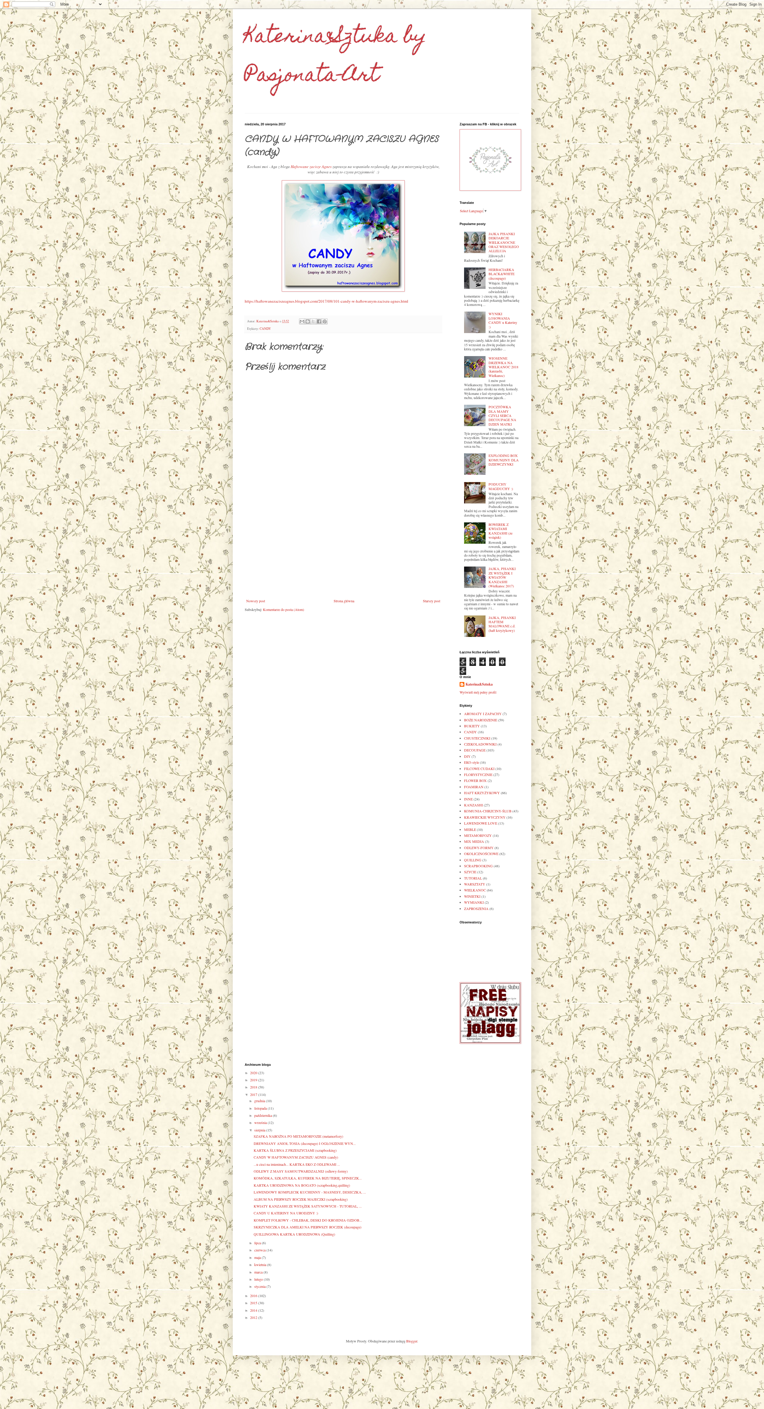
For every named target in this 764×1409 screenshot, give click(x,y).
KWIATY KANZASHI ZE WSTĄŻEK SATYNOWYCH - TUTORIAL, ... (308, 1206)
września (261, 1122)
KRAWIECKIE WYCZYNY (485, 817)
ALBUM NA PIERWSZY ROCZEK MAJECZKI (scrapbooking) (301, 1199)
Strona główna (344, 600)
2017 (254, 1094)
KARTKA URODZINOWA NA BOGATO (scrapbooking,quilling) (302, 1185)
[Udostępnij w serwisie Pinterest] (325, 321)
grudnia (260, 1100)
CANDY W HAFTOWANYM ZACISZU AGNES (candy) (296, 1157)
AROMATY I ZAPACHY (483, 713)
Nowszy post (255, 600)
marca (259, 1272)
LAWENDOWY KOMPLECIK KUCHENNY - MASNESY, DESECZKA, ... (310, 1192)
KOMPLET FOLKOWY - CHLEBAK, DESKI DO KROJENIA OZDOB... (308, 1220)
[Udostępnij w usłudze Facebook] (319, 321)
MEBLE (470, 829)
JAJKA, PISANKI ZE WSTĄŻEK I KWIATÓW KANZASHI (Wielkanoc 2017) (502, 577)
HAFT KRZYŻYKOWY (482, 792)
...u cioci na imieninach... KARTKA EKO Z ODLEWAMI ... (297, 1164)
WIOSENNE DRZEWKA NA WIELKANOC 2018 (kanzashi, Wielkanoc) (503, 367)
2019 (254, 1079)
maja (258, 1257)
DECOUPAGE (475, 750)
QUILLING (472, 859)
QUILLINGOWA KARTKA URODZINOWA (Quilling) (294, 1234)
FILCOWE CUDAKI (479, 768)
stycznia (260, 1286)
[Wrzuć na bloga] (308, 321)
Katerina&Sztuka (479, 684)
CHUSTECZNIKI (477, 738)
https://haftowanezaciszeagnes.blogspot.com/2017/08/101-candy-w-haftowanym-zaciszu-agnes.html (326, 301)
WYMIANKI (474, 902)
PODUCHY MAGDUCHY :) (501, 486)
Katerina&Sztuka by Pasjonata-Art (335, 57)
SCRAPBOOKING (478, 865)
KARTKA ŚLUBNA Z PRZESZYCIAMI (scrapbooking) (295, 1150)
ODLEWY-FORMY (479, 847)
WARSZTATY (474, 884)
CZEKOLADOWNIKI (480, 744)
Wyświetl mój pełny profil (478, 692)
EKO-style (471, 762)
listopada (261, 1108)
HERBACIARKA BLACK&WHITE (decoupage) (502, 274)
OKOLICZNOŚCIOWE (481, 853)
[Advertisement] (343, 549)
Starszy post (431, 600)
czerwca (260, 1250)
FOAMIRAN (473, 786)
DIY (467, 756)
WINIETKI (472, 896)
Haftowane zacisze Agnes (311, 166)
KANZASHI (473, 805)
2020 (254, 1072)
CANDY (265, 329)
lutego (259, 1279)
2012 (254, 1317)
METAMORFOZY (478, 835)
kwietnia (260, 1264)
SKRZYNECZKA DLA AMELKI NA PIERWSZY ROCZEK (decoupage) (307, 1227)
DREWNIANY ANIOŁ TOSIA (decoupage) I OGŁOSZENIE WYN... (305, 1143)
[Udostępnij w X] (313, 321)
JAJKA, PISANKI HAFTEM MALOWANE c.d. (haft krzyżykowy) (502, 624)
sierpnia (260, 1130)
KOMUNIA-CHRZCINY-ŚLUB (488, 811)
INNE (468, 799)
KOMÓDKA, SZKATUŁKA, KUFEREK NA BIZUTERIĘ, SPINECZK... (308, 1178)
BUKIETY (472, 725)
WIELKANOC (475, 890)
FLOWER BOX (475, 780)
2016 (254, 1295)
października (263, 1115)
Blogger (411, 1341)
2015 (254, 1302)
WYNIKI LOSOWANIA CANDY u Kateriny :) (503, 320)
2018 (254, 1087)
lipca (258, 1242)
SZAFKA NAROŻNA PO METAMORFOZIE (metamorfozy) (298, 1136)
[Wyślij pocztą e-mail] (302, 321)
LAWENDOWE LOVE (480, 823)
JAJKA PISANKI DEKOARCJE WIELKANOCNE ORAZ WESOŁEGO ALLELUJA (504, 242)
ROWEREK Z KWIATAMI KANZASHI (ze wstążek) (500, 531)
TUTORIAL (473, 878)
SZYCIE (470, 871)
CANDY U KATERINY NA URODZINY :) (286, 1213)
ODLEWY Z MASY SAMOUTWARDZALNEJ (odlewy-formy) (301, 1171)
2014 (254, 1310)
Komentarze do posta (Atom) (283, 609)
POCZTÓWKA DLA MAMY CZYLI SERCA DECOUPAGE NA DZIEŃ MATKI (502, 415)
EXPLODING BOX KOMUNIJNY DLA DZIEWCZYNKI (504, 459)
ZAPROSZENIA (476, 908)
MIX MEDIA (474, 841)
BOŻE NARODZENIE (480, 719)
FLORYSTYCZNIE (478, 774)
